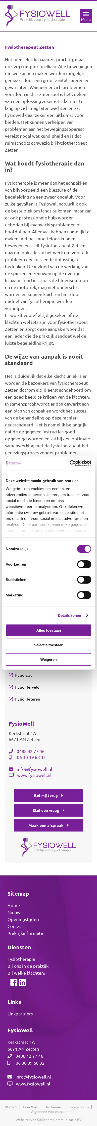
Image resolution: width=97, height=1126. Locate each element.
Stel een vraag (46, 810)
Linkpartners (20, 1013)
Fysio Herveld (27, 687)
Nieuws (14, 912)
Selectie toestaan (48, 645)
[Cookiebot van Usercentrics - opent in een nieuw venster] (69, 463)
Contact (15, 926)
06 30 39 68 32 (31, 757)
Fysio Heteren (27, 699)
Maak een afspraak (45, 825)
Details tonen (69, 615)
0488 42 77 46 (31, 751)
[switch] (84, 564)
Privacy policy (78, 1107)
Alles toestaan (48, 630)
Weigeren (48, 659)
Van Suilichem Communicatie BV (56, 1120)
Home (13, 905)
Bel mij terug (46, 795)
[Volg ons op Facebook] (13, 983)
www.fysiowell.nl (34, 775)
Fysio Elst (23, 675)
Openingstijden (23, 919)
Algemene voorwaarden (49, 1112)
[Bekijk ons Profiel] (22, 983)
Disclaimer (53, 1107)
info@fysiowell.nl (34, 769)
